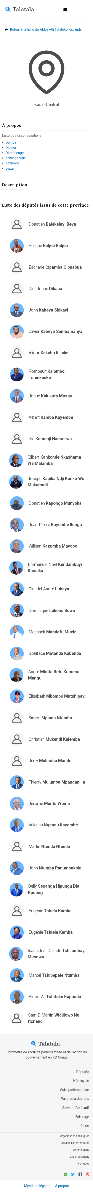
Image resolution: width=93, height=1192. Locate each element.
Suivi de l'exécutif (75, 1108)
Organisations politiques (74, 1135)
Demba (10, 142)
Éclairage (82, 1117)
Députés (82, 1072)
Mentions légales (37, 1186)
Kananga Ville (15, 158)
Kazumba (12, 163)
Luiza (9, 168)
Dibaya (10, 148)
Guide (84, 1126)
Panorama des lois (75, 1099)
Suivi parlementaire (74, 1090)
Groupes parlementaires (75, 1142)
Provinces (83, 1163)
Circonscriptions (79, 1156)
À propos (62, 1186)
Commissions (80, 1149)
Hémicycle (81, 1081)
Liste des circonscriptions (22, 135)
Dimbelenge (14, 153)
